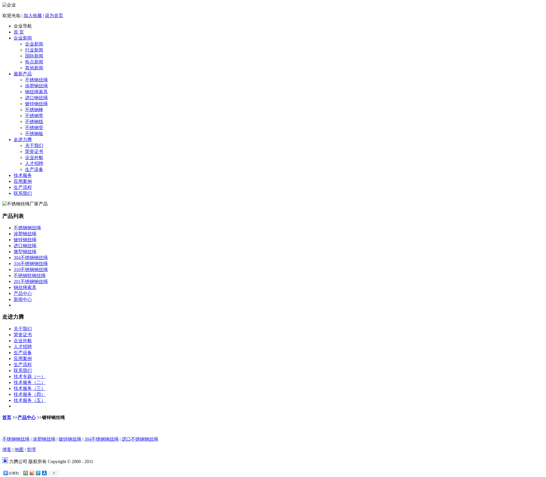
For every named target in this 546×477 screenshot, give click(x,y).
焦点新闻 (34, 61)
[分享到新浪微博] (31, 472)
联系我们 (23, 193)
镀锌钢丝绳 (36, 103)
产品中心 (23, 293)
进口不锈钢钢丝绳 (140, 439)
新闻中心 (23, 299)
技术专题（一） (30, 376)
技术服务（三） (30, 388)
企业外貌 (34, 157)
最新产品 (23, 73)
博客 (6, 449)
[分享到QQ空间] (25, 472)
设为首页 (54, 15)
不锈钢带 (34, 115)
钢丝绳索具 (36, 91)
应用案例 (23, 181)
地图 (19, 449)
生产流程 (23, 187)
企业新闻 (23, 38)
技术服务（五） (30, 400)
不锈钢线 (34, 121)
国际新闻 (34, 55)
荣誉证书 (34, 151)
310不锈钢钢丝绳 (31, 269)
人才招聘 (34, 163)
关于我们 (34, 145)
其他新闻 (34, 67)
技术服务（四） (30, 394)
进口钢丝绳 (36, 97)
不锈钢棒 (34, 109)
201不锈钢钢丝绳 (31, 281)
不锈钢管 (34, 127)
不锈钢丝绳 (36, 79)
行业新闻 (34, 50)
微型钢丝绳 (25, 251)
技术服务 (23, 175)
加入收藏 (33, 15)
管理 (31, 449)
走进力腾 (23, 139)
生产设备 (34, 169)
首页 (6, 417)
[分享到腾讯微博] (38, 472)
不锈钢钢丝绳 (27, 227)
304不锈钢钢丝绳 (31, 257)
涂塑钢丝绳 (36, 85)
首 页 (19, 32)
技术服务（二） (30, 382)
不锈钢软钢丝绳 (30, 275)
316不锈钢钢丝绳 (31, 263)
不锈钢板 (34, 133)
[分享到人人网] (44, 472)
